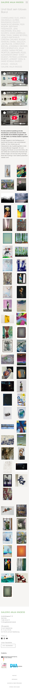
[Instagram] (4, 638)
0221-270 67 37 (6, 620)
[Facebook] (2, 638)
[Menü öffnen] (27, 2)
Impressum (14, 679)
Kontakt (14, 675)
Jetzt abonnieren (7, 645)
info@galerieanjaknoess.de (9, 622)
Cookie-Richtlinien (14, 686)
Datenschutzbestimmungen (14, 683)
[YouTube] (7, 638)
